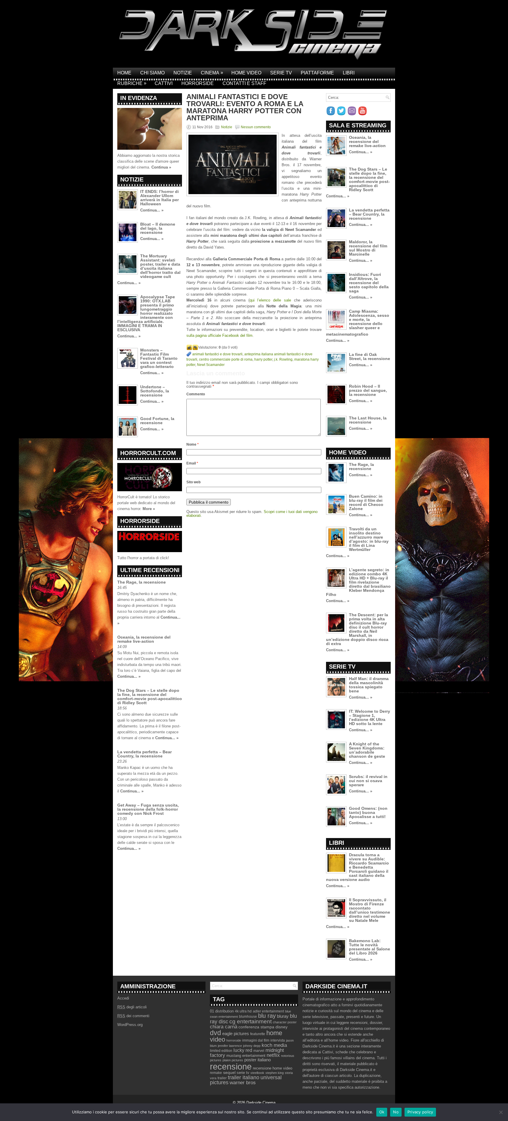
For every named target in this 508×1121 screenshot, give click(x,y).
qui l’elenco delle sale (270, 300)
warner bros (243, 1082)
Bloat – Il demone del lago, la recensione (157, 228)
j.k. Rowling (283, 359)
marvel (258, 1050)
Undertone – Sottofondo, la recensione (154, 390)
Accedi (123, 998)
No (396, 1112)
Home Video (246, 72)
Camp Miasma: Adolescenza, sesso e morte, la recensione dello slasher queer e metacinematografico (357, 323)
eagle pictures (235, 1033)
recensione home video (272, 1068)
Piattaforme (317, 72)
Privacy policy (420, 1112)
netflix (273, 1055)
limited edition (221, 1051)
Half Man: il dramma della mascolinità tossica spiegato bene (369, 684)
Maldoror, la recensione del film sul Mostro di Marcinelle (368, 247)
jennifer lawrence (230, 1045)
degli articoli (132, 1007)
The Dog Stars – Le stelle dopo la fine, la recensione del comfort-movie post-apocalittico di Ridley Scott (149, 696)
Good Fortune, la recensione (157, 420)
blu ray (267, 1015)
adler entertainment (268, 1011)
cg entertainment (250, 1021)
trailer (222, 1078)
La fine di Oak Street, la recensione (369, 356)
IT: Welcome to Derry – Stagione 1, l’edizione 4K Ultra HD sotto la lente (369, 717)
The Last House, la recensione (368, 420)
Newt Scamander (211, 365)
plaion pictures (233, 1060)
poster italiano (257, 1059)
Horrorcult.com (148, 453)
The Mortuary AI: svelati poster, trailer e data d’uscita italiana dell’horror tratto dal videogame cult (160, 266)
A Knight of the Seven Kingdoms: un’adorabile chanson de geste (367, 750)
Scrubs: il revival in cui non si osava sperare (368, 780)
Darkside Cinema (260, 1102)
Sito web (193, 482)
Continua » (161, 167)
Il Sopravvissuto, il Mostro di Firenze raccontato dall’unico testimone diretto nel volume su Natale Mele (369, 910)
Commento (195, 394)
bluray (283, 1016)
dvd (215, 1033)
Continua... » (151, 210)
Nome (192, 444)
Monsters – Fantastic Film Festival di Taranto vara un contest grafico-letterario (159, 358)
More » (149, 509)
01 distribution (222, 1011)
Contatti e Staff (244, 83)
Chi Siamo (152, 72)
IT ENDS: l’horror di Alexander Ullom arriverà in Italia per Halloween (159, 197)
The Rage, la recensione (141, 582)
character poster (285, 1022)
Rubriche (131, 83)
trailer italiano (243, 1077)
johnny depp (251, 1045)
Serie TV (281, 72)
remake (216, 1073)
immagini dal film (255, 1040)
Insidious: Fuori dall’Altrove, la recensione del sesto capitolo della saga (369, 282)
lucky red (242, 1050)
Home (124, 72)
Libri (349, 72)
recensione (231, 1066)
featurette (257, 1034)
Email (192, 463)
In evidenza (138, 98)
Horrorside (197, 83)
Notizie (182, 72)
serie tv (243, 1073)
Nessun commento (256, 127)
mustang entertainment (245, 1055)
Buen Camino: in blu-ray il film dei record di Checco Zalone (366, 502)
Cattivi (164, 83)
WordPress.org (130, 1024)
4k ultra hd (243, 1011)
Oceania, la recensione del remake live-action (144, 639)
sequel (229, 1072)
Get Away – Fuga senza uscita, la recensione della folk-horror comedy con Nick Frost (148, 809)
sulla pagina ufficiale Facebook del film (219, 335)
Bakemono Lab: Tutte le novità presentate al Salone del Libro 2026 (369, 946)
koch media (274, 1045)
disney (281, 1027)
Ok (382, 1112)
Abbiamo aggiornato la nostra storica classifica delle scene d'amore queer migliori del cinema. (148, 161)
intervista (277, 1040)
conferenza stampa (256, 1027)
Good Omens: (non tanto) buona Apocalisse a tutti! (368, 812)
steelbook (257, 1073)
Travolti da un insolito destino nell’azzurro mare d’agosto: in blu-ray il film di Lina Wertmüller (369, 539)
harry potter (263, 359)
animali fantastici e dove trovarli (217, 354)
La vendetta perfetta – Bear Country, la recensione (144, 753)
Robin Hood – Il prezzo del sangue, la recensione (368, 390)
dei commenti (133, 1016)
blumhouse (248, 1016)
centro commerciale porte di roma (226, 359)
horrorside (233, 1040)
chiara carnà (223, 1027)
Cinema (212, 72)
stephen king (274, 1073)
